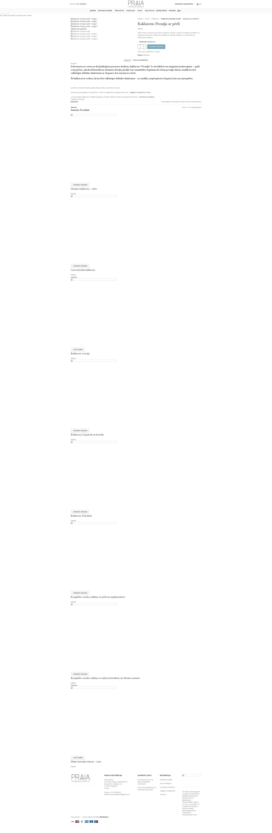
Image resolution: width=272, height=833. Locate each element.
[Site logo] (136, 4)
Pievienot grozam (156, 47)
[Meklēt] (195, 4)
